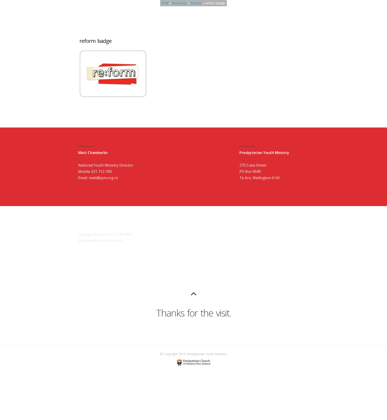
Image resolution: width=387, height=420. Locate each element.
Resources (179, 3)
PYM (165, 3)
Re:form (196, 3)
